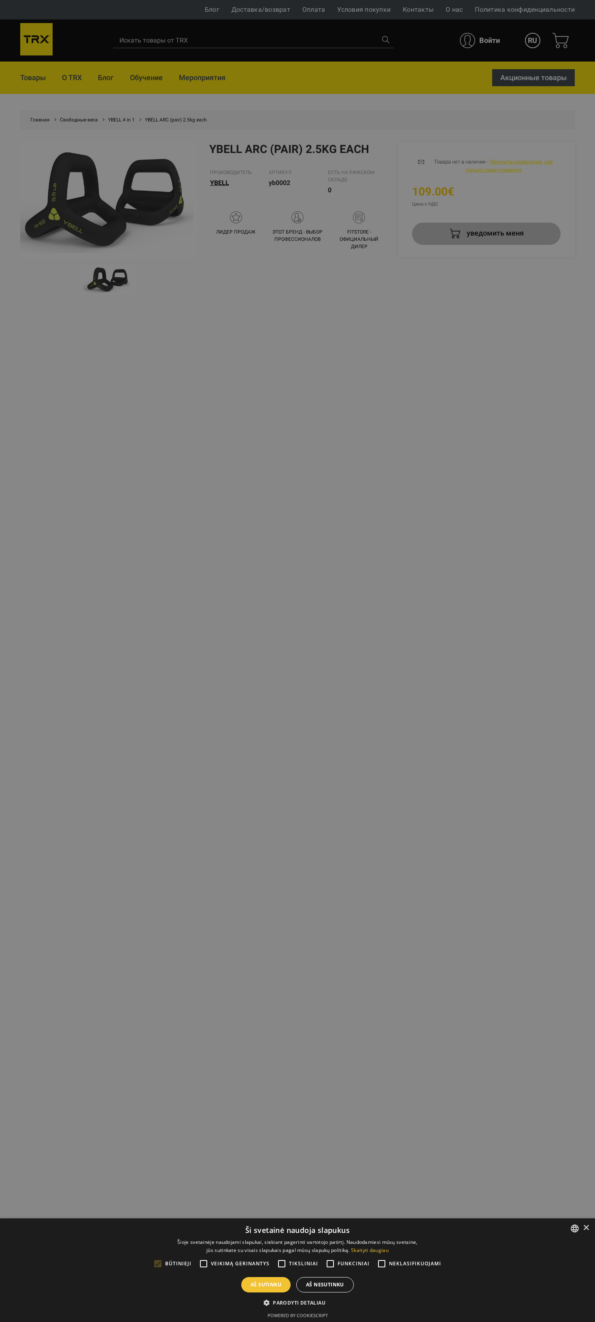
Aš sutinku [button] (266, 1284)
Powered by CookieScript (298, 1315)
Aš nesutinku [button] (325, 1284)
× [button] (586, 1228)
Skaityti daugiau (370, 1250)
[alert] (297, 661)
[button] (297, 1303)
